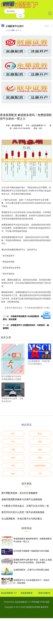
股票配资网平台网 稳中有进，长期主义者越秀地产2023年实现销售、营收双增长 (32, 561)
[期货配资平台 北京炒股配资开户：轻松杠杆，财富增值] (7, 581)
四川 (13, 433)
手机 (13, 465)
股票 (40, 449)
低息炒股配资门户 (9, 592)
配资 (40, 433)
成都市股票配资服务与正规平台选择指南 (21, 499)
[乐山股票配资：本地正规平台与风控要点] (39, 351)
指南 (40, 457)
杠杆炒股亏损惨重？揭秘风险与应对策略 (31, 550)
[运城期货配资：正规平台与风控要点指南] (7, 571)
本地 (13, 457)
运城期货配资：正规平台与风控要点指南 (31, 569)
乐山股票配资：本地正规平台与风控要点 (21, 518)
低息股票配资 (40, 465)
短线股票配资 (27, 592)
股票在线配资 (44, 592)
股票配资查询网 (33, 606)
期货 (40, 441)
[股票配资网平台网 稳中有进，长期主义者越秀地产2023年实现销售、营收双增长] (7, 561)
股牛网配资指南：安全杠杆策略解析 (19, 492)
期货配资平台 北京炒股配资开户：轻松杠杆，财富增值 (31, 581)
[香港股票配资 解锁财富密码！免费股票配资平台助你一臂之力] (7, 541)
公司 (40, 473)
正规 (13, 449)
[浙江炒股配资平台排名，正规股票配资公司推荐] (12, 358)
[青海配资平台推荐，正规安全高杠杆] (12, 389)
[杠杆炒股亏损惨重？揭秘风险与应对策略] (7, 552)
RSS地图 (35, 601)
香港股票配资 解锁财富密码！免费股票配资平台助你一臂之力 (32, 540)
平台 (13, 441)
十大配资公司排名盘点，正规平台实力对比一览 (25, 505)
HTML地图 (44, 601)
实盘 (13, 473)
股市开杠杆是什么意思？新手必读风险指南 (22, 512)
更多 (47, 26)
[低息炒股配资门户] (19, 4)
